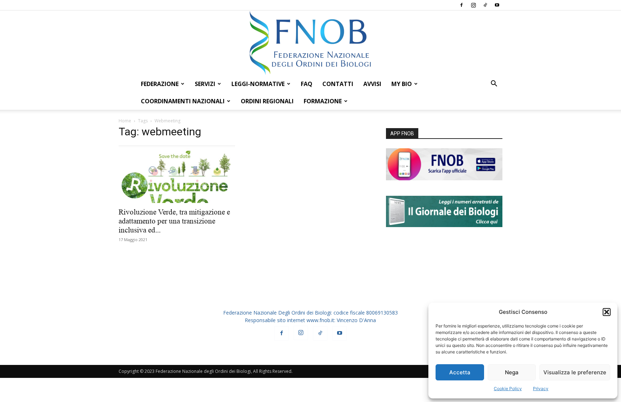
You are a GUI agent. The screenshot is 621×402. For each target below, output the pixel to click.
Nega (512, 372)
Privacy (540, 388)
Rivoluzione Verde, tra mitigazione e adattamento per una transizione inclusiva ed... (174, 221)
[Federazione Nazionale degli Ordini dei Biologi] (310, 42)
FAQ (306, 84)
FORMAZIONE (323, 101)
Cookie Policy (508, 388)
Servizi (205, 84)
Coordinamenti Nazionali (183, 101)
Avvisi (372, 84)
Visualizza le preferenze (574, 372)
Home (125, 121)
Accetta (459, 372)
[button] (606, 312)
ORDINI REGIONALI (267, 101)
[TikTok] (485, 5)
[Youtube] (497, 5)
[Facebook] (461, 5)
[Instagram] (473, 5)
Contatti (337, 84)
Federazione (160, 84)
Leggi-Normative (258, 84)
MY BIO (401, 84)
